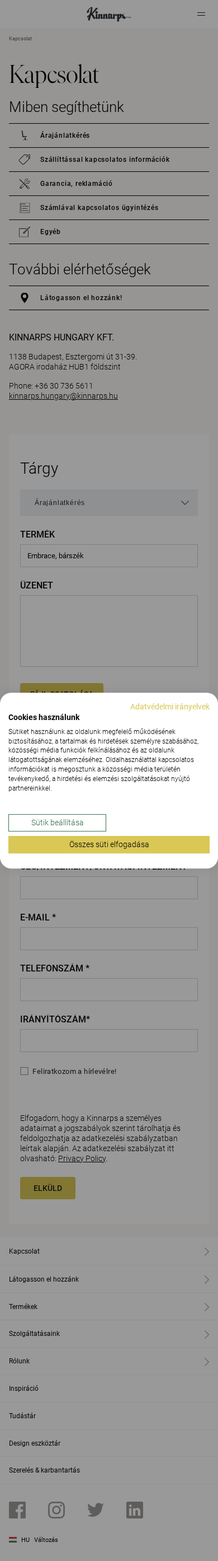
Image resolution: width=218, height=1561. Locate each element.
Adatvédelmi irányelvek (170, 706)
